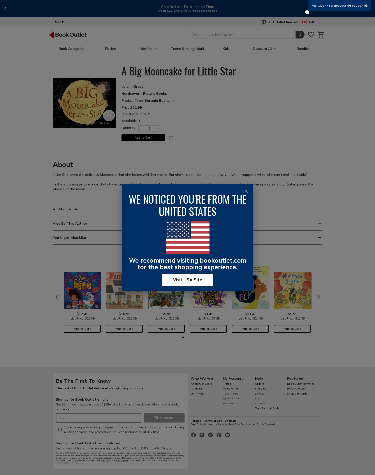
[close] (246, 191)
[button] (339, 5)
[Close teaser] (307, 12)
